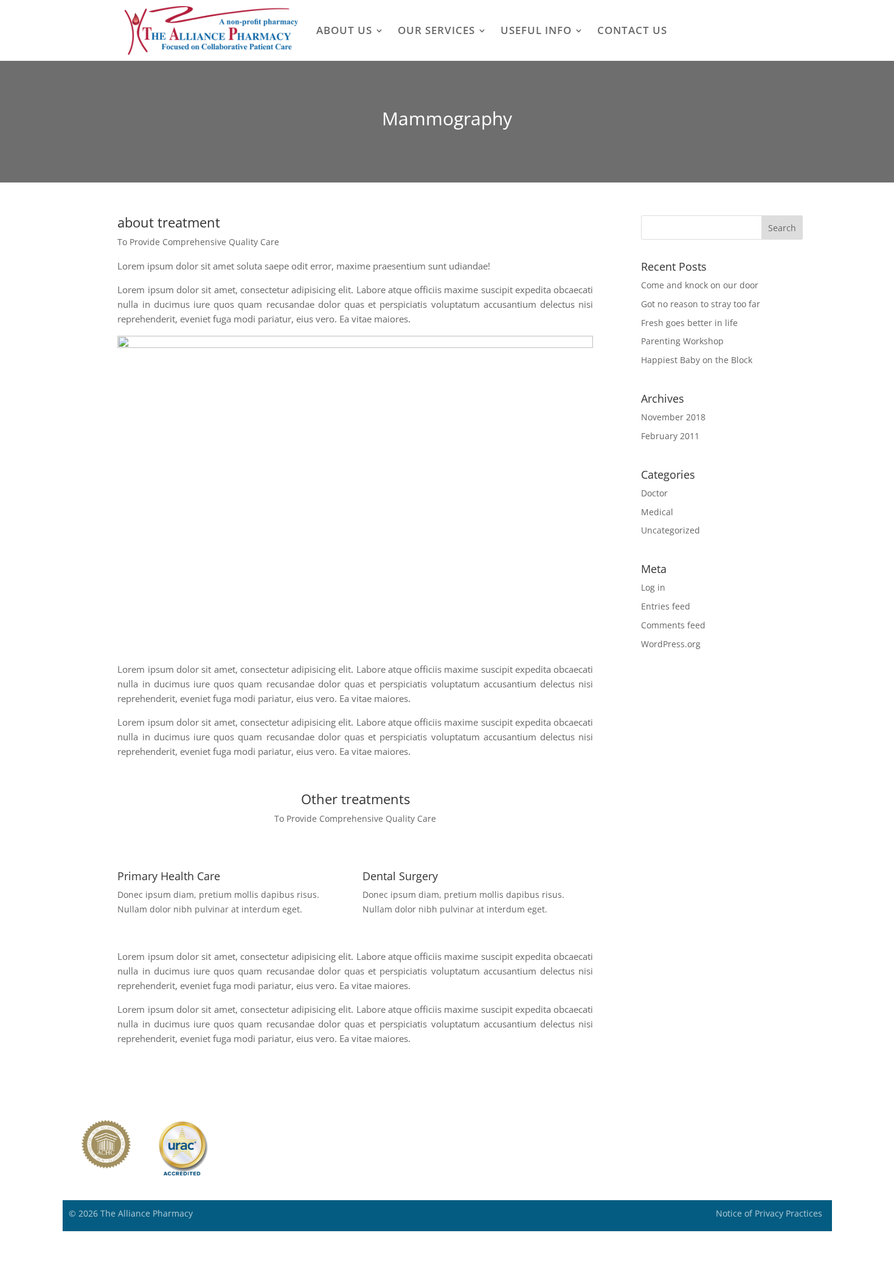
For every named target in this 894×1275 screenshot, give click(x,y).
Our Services (436, 30)
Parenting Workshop (682, 341)
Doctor (654, 493)
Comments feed (673, 625)
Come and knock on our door (699, 285)
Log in (653, 587)
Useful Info (536, 30)
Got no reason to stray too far (700, 304)
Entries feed (665, 606)
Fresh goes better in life (689, 322)
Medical (657, 512)
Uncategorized (670, 530)
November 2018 (673, 417)
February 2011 (670, 436)
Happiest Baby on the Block (696, 360)
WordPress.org (671, 644)
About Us (344, 30)
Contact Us (632, 30)
